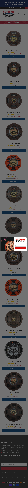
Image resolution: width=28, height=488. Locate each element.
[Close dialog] (26, 237)
